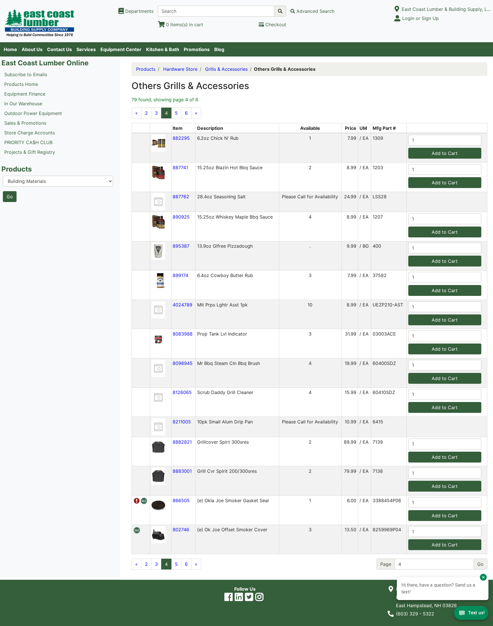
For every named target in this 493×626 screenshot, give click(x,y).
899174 (180, 275)
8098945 (183, 363)
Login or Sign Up (420, 18)
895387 (181, 246)
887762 (181, 196)
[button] (158, 143)
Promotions (197, 49)
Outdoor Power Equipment (33, 113)
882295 (181, 138)
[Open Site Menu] (397, 9)
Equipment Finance (24, 94)
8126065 (182, 392)
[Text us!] (471, 614)
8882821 (182, 442)
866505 (181, 500)
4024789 (182, 305)
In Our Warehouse (23, 103)
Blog (219, 49)
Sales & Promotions (25, 123)
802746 (181, 529)
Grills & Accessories (226, 69)
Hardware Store (180, 69)
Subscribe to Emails (25, 74)
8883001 (182, 471)
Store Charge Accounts (29, 133)
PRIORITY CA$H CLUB (28, 142)
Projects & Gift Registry (29, 152)
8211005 (182, 422)
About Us (32, 49)
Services (86, 49)
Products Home (21, 84)
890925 (181, 217)
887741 (180, 167)
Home (10, 49)
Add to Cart (445, 153)
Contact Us (59, 49)
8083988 (183, 334)
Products (145, 69)
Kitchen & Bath (162, 49)
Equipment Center (121, 49)
